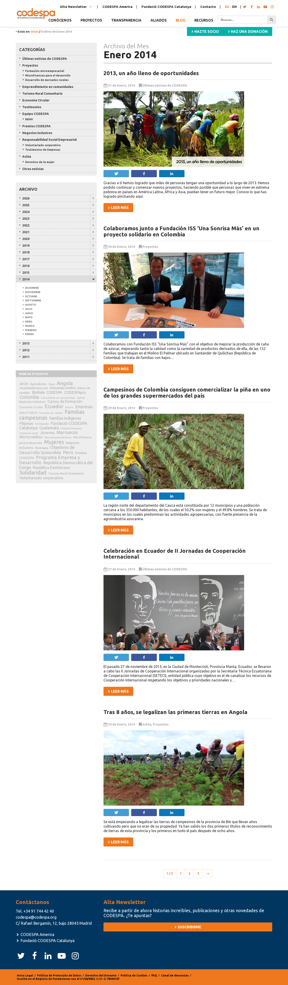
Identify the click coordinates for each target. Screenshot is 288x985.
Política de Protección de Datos (59, 975)
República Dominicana (51, 467)
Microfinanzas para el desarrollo (47, 75)
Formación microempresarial (44, 70)
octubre (31, 296)
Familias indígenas (65, 418)
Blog (180, 20)
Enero (29, 334)
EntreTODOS (29, 412)
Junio (29, 313)
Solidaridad (33, 472)
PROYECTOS (91, 20)
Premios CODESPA (36, 126)
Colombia (29, 397)
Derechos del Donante (101, 975)
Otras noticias (33, 169)
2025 (25, 205)
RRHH (29, 119)
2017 (25, 259)
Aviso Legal (25, 975)
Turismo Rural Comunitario (42, 93)
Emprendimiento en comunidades (47, 87)
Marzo (29, 326)
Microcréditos (31, 437)
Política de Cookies (134, 975)
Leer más (119, 208)
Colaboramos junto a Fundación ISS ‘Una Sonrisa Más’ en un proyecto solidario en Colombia (181, 231)
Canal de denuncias (175, 975)
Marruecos (67, 432)
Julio (28, 309)
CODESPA (54, 392)
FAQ (154, 975)
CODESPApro (75, 392)
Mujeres (54, 442)
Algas (52, 384)
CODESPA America (117, 7)
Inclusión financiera (71, 428)
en (234, 7)
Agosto (30, 304)
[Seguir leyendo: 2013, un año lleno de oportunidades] (188, 129)
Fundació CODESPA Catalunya (166, 7)
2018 (25, 252)
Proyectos (150, 246)
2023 (25, 218)
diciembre (32, 288)
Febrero (30, 330)
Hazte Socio (206, 31)
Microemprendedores (58, 437)
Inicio (34, 31)
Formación (42, 423)
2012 (25, 350)
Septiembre (33, 300)
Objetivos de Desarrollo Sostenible (47, 450)
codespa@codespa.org (36, 917)
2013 (25, 343)
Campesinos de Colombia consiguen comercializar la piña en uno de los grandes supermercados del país (187, 392)
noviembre (32, 292)
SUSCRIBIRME (189, 927)
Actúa (146, 724)
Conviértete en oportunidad (58, 397)
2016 (25, 266)
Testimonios (31, 107)
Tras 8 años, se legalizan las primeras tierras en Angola (176, 712)
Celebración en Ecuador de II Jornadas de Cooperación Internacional (175, 554)
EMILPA (69, 407)
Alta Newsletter (74, 7)
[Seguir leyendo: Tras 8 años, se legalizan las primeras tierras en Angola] (188, 768)
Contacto (208, 7)
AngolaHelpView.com (34, 388)
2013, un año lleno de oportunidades (151, 73)
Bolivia (38, 392)
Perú (68, 452)
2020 (25, 239)
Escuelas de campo (51, 412)
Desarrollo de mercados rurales (47, 79)
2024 (25, 212)
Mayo (28, 317)
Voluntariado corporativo (43, 145)
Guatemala (49, 427)
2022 (25, 225)
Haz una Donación (249, 31)
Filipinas (26, 423)
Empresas (84, 406)
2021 (25, 232)
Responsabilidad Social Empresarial (49, 139)
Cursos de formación (64, 401)
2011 (25, 357)
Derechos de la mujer (39, 162)
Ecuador (54, 406)
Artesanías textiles (63, 388)
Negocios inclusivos (37, 133)
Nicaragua (41, 447)
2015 (25, 272)
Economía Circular (36, 100)
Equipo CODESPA (35, 114)
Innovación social (29, 433)
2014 (25, 279)
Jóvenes (47, 432)
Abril (28, 321)
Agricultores (38, 384)
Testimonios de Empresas (42, 149)
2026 (25, 198)
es (227, 7)
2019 (25, 245)
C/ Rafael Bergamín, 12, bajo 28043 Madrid (54, 923)
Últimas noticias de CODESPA (164, 85)
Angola (65, 383)
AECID (24, 384)
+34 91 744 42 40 (38, 911)
